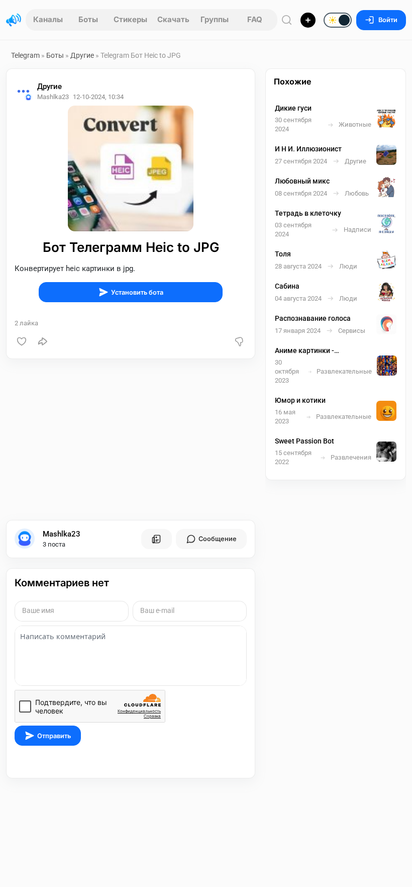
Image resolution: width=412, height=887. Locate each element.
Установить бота (137, 292)
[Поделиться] (43, 341)
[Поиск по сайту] (286, 20)
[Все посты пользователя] (156, 539)
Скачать (173, 19)
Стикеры (130, 19)
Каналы (48, 19)
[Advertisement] (130, 439)
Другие (82, 55)
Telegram (25, 55)
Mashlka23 (61, 534)
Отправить (54, 736)
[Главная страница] (13, 20)
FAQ (254, 19)
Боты (88, 19)
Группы (214, 19)
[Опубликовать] (308, 20)
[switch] (305, 20)
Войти (387, 20)
